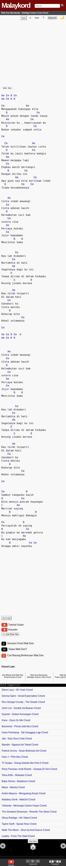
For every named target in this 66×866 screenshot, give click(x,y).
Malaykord (16, 5)
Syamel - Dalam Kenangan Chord (20, 714)
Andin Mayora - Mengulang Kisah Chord (23, 793)
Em (7, 95)
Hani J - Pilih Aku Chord (15, 757)
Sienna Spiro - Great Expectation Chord (23, 696)
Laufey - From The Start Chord (18, 836)
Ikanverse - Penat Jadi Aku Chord (20, 726)
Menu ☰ (52, 18)
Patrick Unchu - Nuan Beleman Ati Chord (24, 750)
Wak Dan (7, 88)
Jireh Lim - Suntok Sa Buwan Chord (21, 708)
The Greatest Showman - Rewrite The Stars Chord (29, 811)
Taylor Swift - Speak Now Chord (19, 824)
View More (33, 841)
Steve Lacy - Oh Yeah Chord (17, 689)
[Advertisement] (33, 52)
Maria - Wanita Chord (13, 787)
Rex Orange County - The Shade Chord (23, 702)
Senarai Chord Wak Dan (20, 643)
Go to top (6, 618)
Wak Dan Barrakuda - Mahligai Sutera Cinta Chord (24, 13)
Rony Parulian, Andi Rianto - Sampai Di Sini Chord (29, 769)
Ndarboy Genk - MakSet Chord (18, 799)
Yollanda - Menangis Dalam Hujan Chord (24, 805)
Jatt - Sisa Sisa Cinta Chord (17, 738)
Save (23, 18)
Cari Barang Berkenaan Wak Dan (25, 655)
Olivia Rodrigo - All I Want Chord (19, 817)
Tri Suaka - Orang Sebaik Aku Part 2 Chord (25, 763)
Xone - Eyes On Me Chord (16, 720)
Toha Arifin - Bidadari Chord (17, 775)
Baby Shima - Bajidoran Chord (18, 781)
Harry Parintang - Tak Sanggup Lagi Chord (25, 732)
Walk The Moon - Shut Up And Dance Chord (26, 830)
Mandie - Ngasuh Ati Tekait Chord (20, 744)
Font (37, 18)
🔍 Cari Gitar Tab (10, 634)
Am (2, 95)
